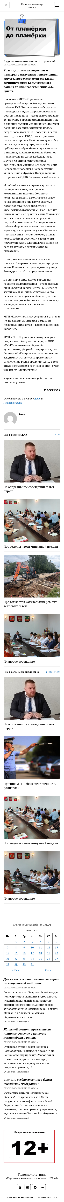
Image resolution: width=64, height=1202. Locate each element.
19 (48, 953)
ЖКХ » (57, 434)
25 (40, 958)
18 (40, 953)
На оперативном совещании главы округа (29, 489)
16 (24, 953)
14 (7, 953)
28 (7, 964)
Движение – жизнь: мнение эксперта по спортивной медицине (31, 981)
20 (56, 953)
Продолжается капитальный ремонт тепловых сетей (30, 604)
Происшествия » (52, 671)
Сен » (48, 970)
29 (16, 964)
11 (40, 947)
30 (24, 964)
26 (48, 958)
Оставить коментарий (17, 1021)
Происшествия (13, 402)
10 (32, 947)
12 (48, 947)
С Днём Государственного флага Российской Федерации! (28, 1081)
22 (16, 958)
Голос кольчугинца (32, 4)
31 (32, 964)
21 (7, 958)
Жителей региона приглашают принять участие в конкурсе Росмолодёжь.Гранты (27, 1033)
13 (56, 947)
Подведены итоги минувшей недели (31, 546)
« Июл (15, 970)
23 (24, 958)
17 (32, 953)
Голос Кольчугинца (16, 1197)
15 (16, 953)
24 (32, 958)
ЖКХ (37, 398)
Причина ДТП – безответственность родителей (30, 786)
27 (56, 958)
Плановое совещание (19, 661)
